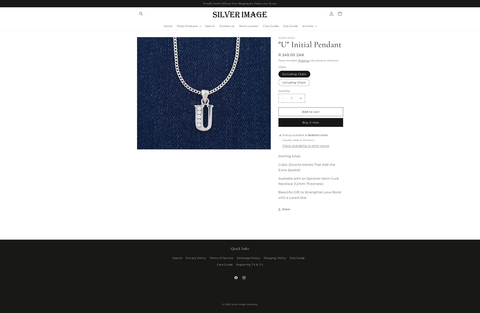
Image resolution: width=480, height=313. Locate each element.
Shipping (303, 60)
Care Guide (224, 264)
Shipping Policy (275, 258)
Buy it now (310, 122)
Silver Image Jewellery (244, 304)
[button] (141, 14)
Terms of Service (221, 258)
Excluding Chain (294, 74)
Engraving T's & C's (249, 264)
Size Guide (297, 258)
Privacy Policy (196, 258)
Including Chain (294, 82)
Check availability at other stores (306, 145)
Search (177, 258)
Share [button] (286, 209)
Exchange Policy (248, 258)
